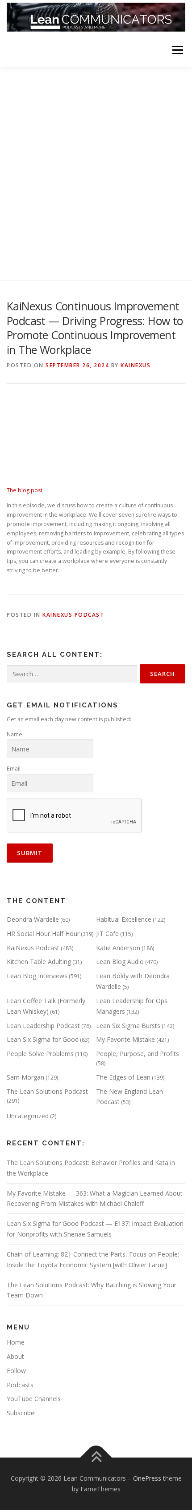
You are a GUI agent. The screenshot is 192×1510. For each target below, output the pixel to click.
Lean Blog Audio (120, 961)
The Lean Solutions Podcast (47, 1091)
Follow (16, 1370)
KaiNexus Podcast (73, 614)
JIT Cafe (107, 933)
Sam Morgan (25, 1077)
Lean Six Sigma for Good (43, 1039)
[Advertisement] (96, 166)
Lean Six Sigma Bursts (128, 1025)
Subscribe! (21, 1413)
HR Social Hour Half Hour (43, 933)
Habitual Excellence (123, 919)
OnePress (147, 1478)
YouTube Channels (34, 1398)
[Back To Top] (96, 1458)
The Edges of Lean (123, 1077)
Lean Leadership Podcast (43, 1025)
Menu (177, 50)
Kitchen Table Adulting (39, 961)
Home (16, 1342)
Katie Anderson (118, 948)
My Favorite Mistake (125, 1039)
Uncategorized (28, 1116)
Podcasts (20, 1385)
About (15, 1356)
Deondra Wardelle (33, 919)
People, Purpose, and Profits (137, 1053)
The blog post (24, 490)
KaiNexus (135, 365)
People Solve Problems (40, 1053)
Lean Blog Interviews (37, 976)
